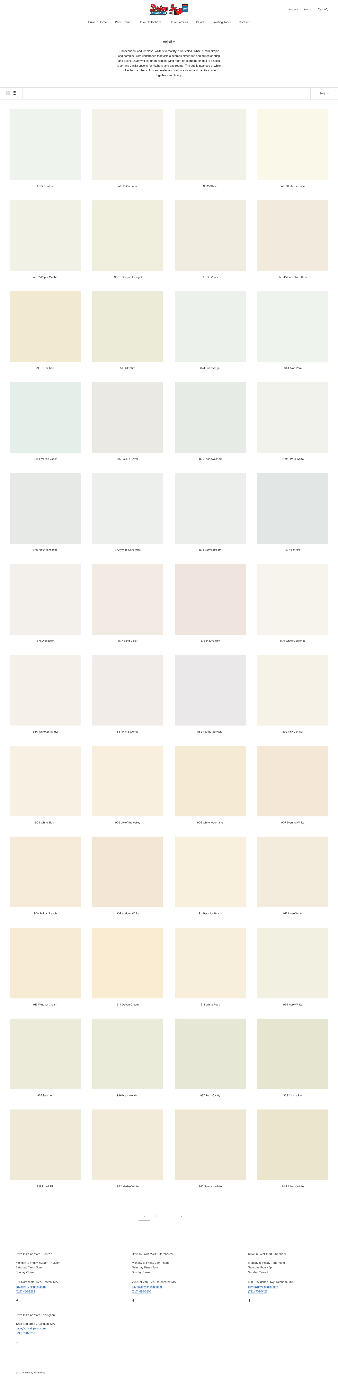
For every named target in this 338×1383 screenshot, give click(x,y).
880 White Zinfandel (45, 731)
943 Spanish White (210, 1186)
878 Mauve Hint (210, 640)
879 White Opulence (293, 640)
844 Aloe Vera (293, 368)
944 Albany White (293, 1186)
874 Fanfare (292, 550)
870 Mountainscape (45, 550)
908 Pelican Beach (45, 913)
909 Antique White (127, 913)
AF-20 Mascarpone (293, 186)
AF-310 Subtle (45, 368)
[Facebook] (17, 1300)
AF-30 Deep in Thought (127, 277)
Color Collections (150, 22)
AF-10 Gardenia (127, 186)
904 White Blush (45, 822)
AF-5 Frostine (45, 186)
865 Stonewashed (210, 459)
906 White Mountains (210, 822)
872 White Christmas (128, 550)
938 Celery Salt (292, 1095)
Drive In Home (97, 22)
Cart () (323, 9)
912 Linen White (293, 913)
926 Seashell (45, 1095)
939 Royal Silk (45, 1186)
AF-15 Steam (210, 186)
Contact (244, 22)
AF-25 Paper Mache (45, 277)
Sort (322, 93)
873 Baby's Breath (210, 550)
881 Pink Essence (127, 731)
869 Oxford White (293, 459)
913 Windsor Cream (45, 1004)
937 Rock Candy (210, 1095)
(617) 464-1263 (25, 1291)
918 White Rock (210, 1004)
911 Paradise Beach (210, 913)
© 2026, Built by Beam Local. (31, 1372)
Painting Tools (221, 22)
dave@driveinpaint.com (31, 1286)
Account (293, 9)
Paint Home (122, 22)
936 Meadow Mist (128, 1095)
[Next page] (194, 1216)
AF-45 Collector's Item (293, 277)
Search (307, 9)
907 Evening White (292, 822)
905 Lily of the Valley (127, 822)
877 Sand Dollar (128, 640)
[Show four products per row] (14, 93)
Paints (200, 22)
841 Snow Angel (210, 368)
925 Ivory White (292, 1004)
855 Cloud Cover (127, 459)
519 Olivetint (127, 368)
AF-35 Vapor (210, 277)
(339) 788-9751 (25, 1333)
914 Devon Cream (128, 1004)
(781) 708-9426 (257, 1291)
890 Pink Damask (292, 731)
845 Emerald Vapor (45, 459)
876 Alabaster (45, 640)
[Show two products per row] (8, 93)
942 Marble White (128, 1186)
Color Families (179, 22)
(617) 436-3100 (141, 1291)
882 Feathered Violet (210, 731)
